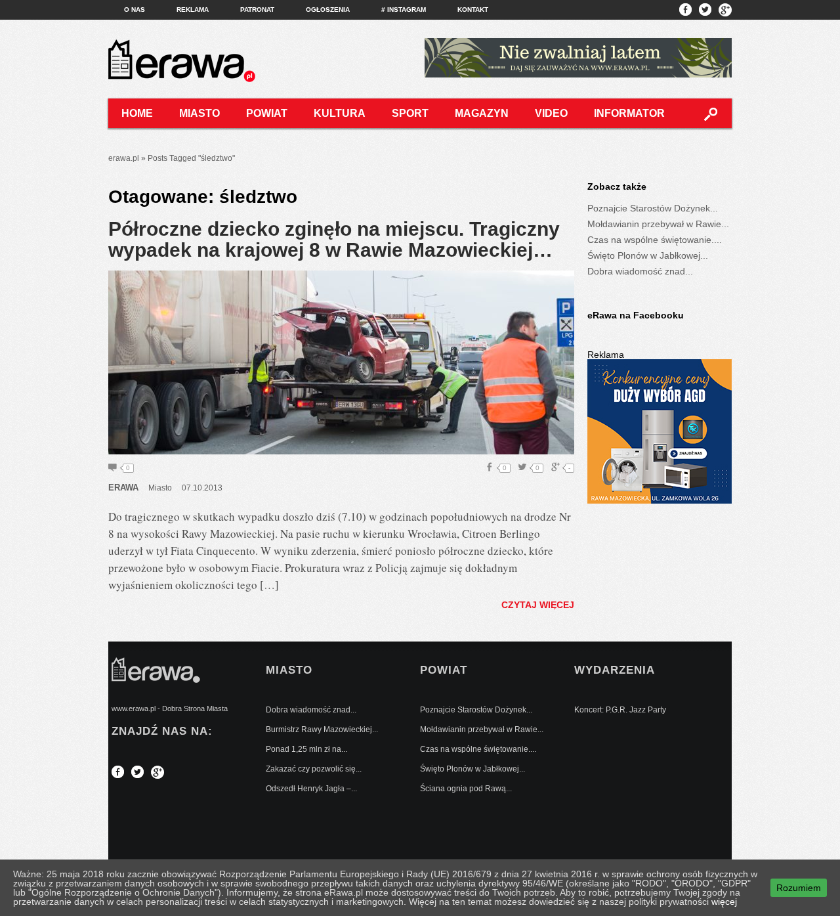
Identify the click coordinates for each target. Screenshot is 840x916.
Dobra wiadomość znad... (640, 271)
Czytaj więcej (537, 605)
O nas (134, 9)
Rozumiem (798, 888)
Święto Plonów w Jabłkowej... (647, 255)
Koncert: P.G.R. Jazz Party (620, 709)
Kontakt (472, 9)
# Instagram (403, 9)
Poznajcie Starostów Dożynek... (652, 208)
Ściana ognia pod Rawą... (466, 788)
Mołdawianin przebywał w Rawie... (658, 224)
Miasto (199, 113)
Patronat (257, 9)
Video (551, 113)
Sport (410, 113)
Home (137, 113)
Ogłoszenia (328, 9)
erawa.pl (123, 158)
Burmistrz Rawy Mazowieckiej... (322, 729)
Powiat (266, 113)
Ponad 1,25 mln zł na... (306, 749)
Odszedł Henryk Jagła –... (311, 788)
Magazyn (482, 113)
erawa (123, 487)
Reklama (193, 9)
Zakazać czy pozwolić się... (314, 769)
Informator (629, 113)
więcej (724, 901)
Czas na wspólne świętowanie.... (654, 239)
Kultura (340, 113)
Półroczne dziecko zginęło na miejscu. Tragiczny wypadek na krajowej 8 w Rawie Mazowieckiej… (334, 239)
